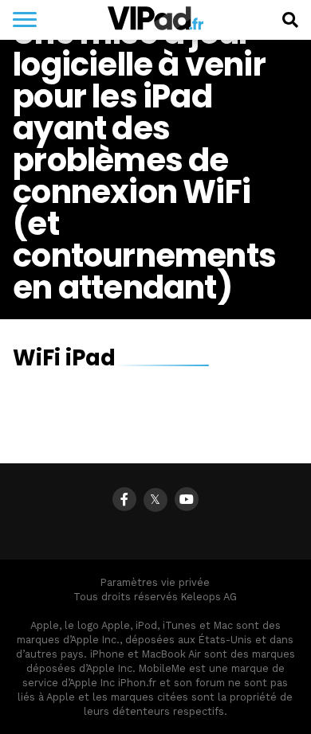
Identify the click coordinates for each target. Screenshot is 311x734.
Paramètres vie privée (155, 582)
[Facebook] (124, 499)
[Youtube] (187, 499)
